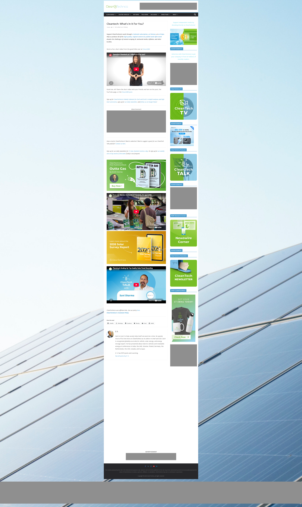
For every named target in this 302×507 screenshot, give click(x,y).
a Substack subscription (140, 34)
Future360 (146, 49)
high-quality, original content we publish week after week (143, 37)
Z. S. (113, 27)
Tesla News (144, 14)
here (138, 310)
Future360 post (127, 92)
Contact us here (120, 144)
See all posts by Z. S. (122, 356)
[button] (115, 14)
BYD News (136, 14)
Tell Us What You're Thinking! (121, 27)
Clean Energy (110, 14)
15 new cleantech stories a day (138, 151)
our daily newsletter (131, 102)
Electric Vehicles (124, 14)
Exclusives (154, 14)
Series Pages (165, 14)
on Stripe (161, 34)
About (174, 14)
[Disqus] (136, 381)
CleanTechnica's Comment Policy (118, 313)
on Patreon (152, 34)
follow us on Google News (148, 102)
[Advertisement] (168, 6)
